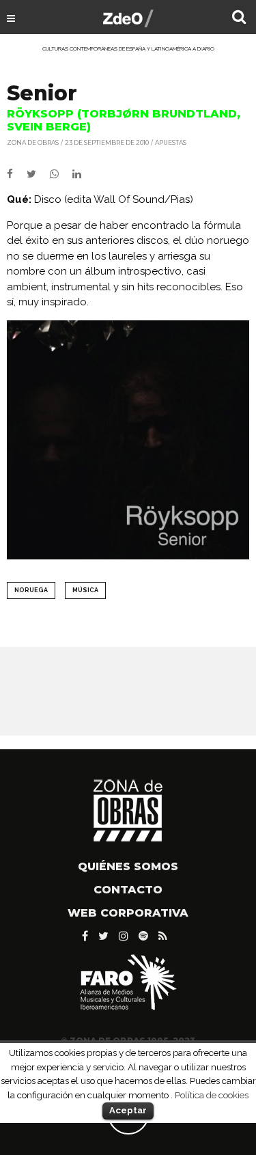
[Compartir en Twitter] (38, 174)
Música (85, 590)
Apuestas (170, 142)
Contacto (128, 889)
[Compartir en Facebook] (17, 174)
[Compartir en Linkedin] (82, 174)
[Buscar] (239, 18)
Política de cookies (211, 1094)
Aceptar (128, 1110)
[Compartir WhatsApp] (60, 174)
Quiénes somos (128, 866)
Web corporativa (128, 912)
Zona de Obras (33, 142)
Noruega (31, 590)
